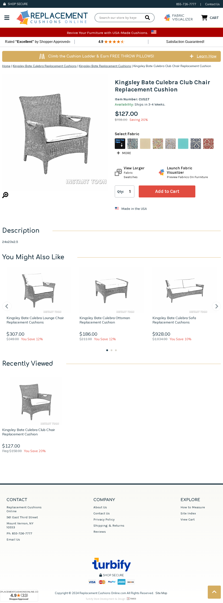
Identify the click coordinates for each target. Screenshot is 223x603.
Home (6, 66)
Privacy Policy (104, 519)
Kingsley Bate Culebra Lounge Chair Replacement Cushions (35, 320)
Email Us (13, 539)
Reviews (99, 532)
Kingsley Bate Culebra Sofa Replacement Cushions (174, 320)
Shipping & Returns (108, 525)
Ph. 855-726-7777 (19, 533)
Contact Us (212, 4)
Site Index (188, 513)
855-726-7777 (186, 4)
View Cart (188, 519)
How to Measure (193, 507)
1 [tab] (107, 350)
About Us (100, 507)
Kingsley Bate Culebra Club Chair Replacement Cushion (28, 432)
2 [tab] (111, 350)
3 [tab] (116, 350)
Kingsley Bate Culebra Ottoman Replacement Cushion (104, 320)
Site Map (161, 593)
